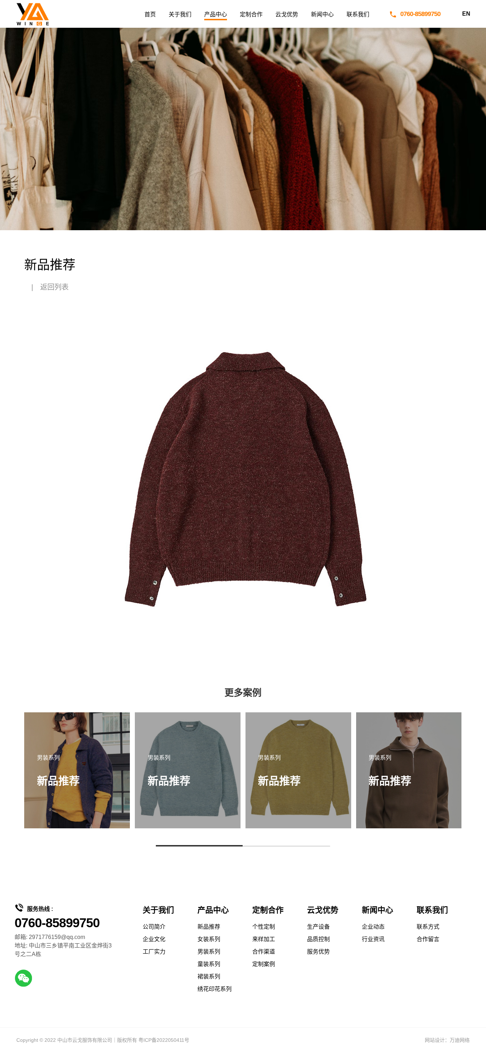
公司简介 (154, 927)
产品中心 (215, 14)
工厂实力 (154, 952)
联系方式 (428, 927)
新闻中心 (322, 14)
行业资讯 (373, 939)
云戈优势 (286, 14)
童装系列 (208, 964)
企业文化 (154, 939)
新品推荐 (208, 927)
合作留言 (428, 939)
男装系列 (208, 952)
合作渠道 (263, 952)
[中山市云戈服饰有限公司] (32, 14)
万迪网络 (460, 1040)
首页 (150, 14)
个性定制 (263, 927)
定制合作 (251, 14)
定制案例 (263, 964)
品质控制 (318, 939)
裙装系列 (208, 977)
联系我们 (358, 14)
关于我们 (180, 14)
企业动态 (373, 927)
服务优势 (318, 952)
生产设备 (318, 927)
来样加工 (263, 939)
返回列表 (54, 287)
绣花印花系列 (214, 989)
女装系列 (208, 939)
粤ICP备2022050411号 (163, 1040)
